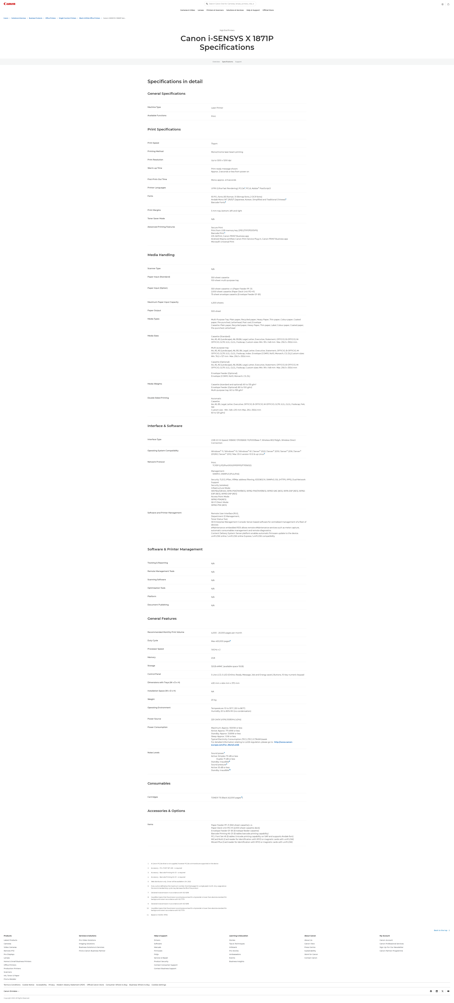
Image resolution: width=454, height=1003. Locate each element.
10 (230, 770)
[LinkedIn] (437, 991)
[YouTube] (448, 991)
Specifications (227, 62)
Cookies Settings (159, 985)
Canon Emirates (11, 991)
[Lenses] (205, 10)
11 (241, 797)
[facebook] (431, 991)
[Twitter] (442, 991)
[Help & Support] (261, 10)
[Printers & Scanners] (224, 10)
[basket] (448, 4)
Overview (216, 62)
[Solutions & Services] (245, 10)
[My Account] (442, 4)
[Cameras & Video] (196, 10)
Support (238, 62)
